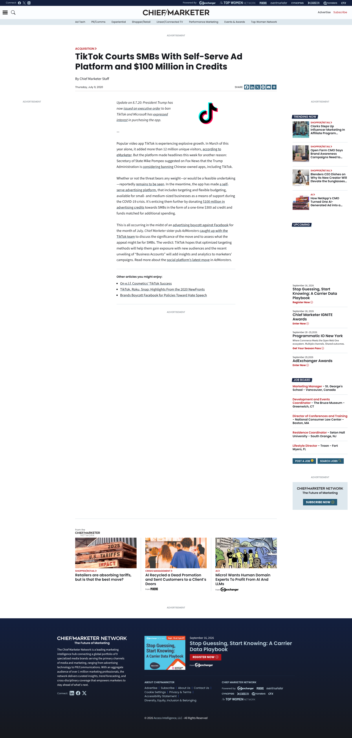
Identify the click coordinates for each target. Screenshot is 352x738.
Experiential (119, 22)
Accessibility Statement (160, 696)
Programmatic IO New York (318, 335)
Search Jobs (329, 461)
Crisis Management (157, 571)
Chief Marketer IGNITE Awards (313, 317)
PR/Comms (98, 22)
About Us (184, 688)
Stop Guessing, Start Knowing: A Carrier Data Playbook (315, 293)
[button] (5, 12)
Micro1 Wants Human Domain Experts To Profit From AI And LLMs (242, 579)
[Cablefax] (343, 3)
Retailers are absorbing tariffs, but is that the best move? (103, 577)
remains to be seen (150, 184)
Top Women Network (264, 22)
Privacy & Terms (180, 692)
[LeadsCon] (313, 3)
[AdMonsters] (330, 3)
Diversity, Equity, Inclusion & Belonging (170, 700)
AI (312, 194)
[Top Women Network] (238, 3)
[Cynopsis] (297, 3)
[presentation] (301, 129)
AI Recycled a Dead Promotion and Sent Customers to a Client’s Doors (175, 579)
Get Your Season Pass (307, 348)
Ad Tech (80, 22)
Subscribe (340, 12)
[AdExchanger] (207, 3)
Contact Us (201, 688)
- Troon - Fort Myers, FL (315, 447)
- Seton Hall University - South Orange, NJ (319, 434)
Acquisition (84, 48)
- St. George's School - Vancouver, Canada (318, 388)
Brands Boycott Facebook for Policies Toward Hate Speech (163, 295)
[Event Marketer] (279, 3)
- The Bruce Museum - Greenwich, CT (319, 402)
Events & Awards (234, 22)
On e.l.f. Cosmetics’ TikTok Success (146, 283)
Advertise (324, 12)
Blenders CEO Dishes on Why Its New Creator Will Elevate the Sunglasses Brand (329, 179)
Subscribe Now (318, 502)
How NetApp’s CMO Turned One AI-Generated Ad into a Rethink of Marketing (326, 203)
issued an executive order (142, 108)
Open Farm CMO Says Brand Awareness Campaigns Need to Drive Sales (327, 155)
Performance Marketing (203, 22)
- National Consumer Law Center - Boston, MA (320, 419)
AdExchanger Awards (312, 360)
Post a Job (303, 461)
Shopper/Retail (141, 22)
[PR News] (263, 3)
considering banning (158, 166)
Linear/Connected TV (170, 22)
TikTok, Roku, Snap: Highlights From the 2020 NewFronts (162, 289)
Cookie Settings (155, 692)
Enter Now (299, 323)
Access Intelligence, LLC (168, 718)
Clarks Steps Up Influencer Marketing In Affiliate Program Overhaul (328, 131)
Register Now (301, 302)
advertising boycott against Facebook (200, 225)
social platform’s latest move (188, 259)
